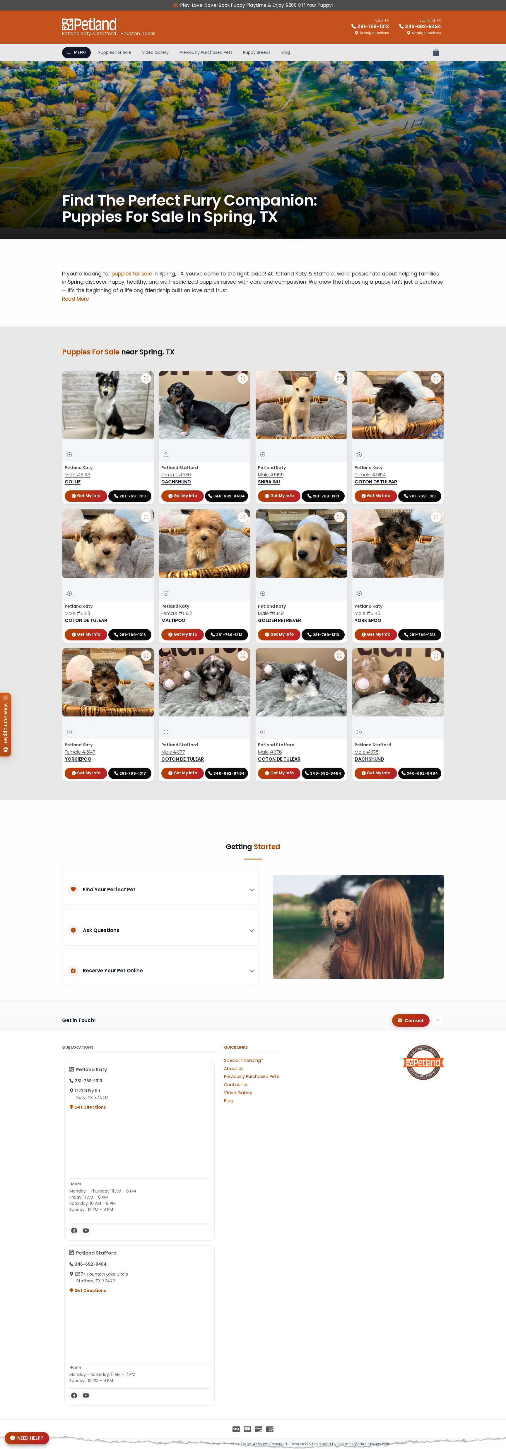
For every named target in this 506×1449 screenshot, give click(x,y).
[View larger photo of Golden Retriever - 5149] (339, 517)
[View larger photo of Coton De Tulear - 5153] (146, 517)
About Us (234, 1068)
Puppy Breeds (257, 52)
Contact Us (236, 1085)
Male (77, 475)
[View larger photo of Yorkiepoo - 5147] (146, 655)
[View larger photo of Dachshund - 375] (436, 655)
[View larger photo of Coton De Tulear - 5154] (436, 378)
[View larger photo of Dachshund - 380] (242, 378)
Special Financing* (243, 1060)
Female (176, 475)
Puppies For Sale (114, 52)
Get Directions (89, 1107)
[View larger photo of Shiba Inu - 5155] (339, 378)
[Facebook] (74, 1231)
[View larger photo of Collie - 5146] (146, 378)
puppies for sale (132, 273)
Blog (285, 52)
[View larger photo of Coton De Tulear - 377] (242, 655)
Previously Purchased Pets (206, 52)
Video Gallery (155, 52)
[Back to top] (438, 1020)
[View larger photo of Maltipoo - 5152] (242, 517)
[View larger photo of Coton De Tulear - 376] (339, 655)
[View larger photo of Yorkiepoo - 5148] (436, 517)
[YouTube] (85, 1231)
